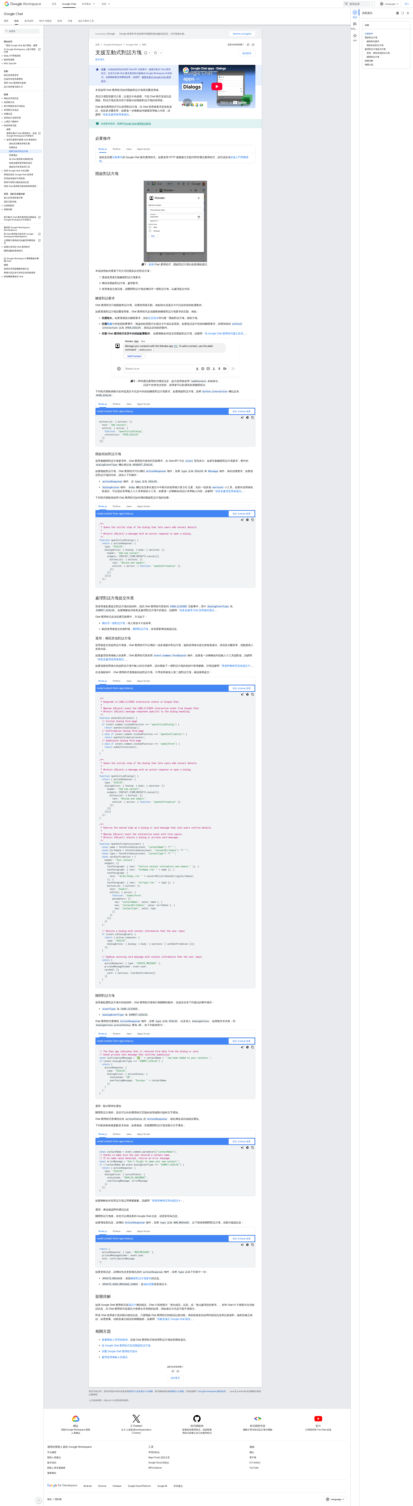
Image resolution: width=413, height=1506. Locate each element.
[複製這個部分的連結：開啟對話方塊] (122, 174)
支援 (70, 20)
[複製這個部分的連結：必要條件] (114, 139)
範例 (59, 20)
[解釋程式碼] (242, 417)
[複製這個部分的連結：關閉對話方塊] (118, 996)
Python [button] (116, 149)
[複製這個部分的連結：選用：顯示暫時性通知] (124, 1106)
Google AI (162, 1486)
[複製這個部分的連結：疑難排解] (114, 1297)
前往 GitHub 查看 (242, 411)
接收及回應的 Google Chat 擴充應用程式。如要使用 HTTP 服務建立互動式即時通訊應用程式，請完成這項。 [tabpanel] (173, 159)
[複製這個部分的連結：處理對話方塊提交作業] (137, 598)
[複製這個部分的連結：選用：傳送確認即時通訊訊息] (132, 1210)
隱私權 (58, 1499)
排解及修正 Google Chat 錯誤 (173, 1319)
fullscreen (403, 13)
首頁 (54, 3)
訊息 (109, 323)
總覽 (6, 20)
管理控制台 (154, 1452)
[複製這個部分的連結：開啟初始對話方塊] (124, 454)
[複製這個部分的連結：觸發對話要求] (118, 298)
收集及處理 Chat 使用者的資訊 (197, 610)
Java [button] (128, 149)
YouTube (254, 1467)
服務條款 (51, 1473)
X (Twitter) (254, 1462)
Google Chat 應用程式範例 (137, 123)
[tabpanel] (175, 427)
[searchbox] (22, 31)
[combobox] (359, 4)
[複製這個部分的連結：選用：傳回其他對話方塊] (134, 639)
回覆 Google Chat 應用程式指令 (119, 1351)
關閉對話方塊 (140, 629)
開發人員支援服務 (56, 1467)
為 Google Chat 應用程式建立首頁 (224, 333)
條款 (49, 1499)
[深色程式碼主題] (247, 417)
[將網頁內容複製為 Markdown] (156, 53)
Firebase (117, 1486)
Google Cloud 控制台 (158, 1462)
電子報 (252, 1457)
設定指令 (153, 318)
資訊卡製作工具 (86, 20)
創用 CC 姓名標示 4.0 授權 (141, 1391)
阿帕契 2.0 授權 (177, 1391)
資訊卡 (132, 1304)
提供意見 (246, 53)
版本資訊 (99, 59)
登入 (407, 4)
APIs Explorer (155, 1467)
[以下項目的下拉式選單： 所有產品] (95, 4)
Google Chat (69, 3)
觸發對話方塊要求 (141, 1278)
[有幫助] (248, 44)
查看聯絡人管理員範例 (115, 1339)
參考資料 (29, 20)
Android (88, 1486)
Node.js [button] (102, 149)
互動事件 (117, 157)
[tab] (103, 149)
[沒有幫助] (253, 44)
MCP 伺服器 (45, 20)
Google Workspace (113, 44)
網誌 (251, 1452)
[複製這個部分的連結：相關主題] (114, 1332)
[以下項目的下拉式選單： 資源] (110, 4)
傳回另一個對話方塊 (113, 623)
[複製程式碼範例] (252, 417)
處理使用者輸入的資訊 (115, 1357)
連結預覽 (149, 1284)
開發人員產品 (54, 1457)
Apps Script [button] (143, 149)
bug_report (397, 13)
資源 (104, 3)
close (408, 13)
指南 (16, 20)
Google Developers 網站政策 (211, 1391)
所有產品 (86, 3)
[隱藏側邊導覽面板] (39, 1500)
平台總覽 (51, 1452)
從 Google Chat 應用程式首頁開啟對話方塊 (126, 1345)
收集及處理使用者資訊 (116, 114)
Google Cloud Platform (139, 1486)
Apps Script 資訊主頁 (159, 1457)
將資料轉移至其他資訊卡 (236, 665)
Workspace (32, 4)
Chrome (102, 1486)
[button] (21, 56)
